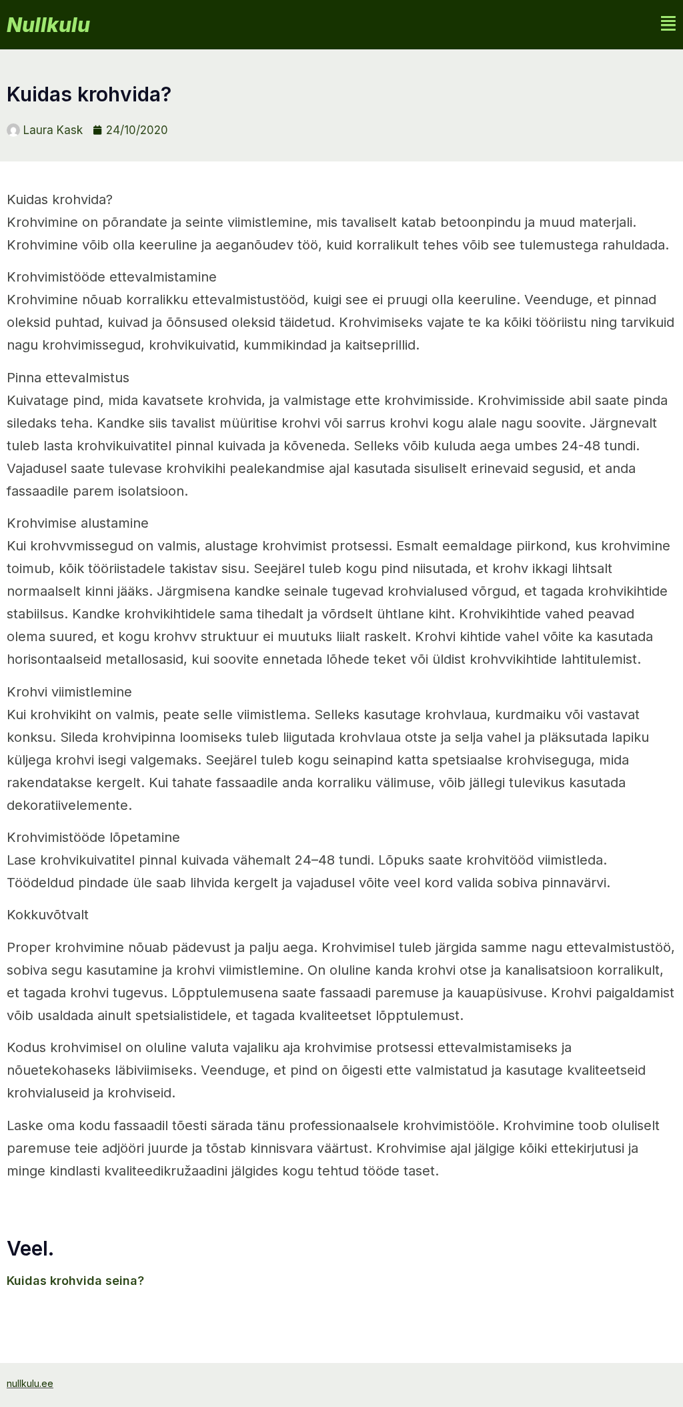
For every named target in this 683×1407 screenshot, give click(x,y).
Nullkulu (48, 25)
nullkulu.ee (30, 1383)
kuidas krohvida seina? (75, 1281)
